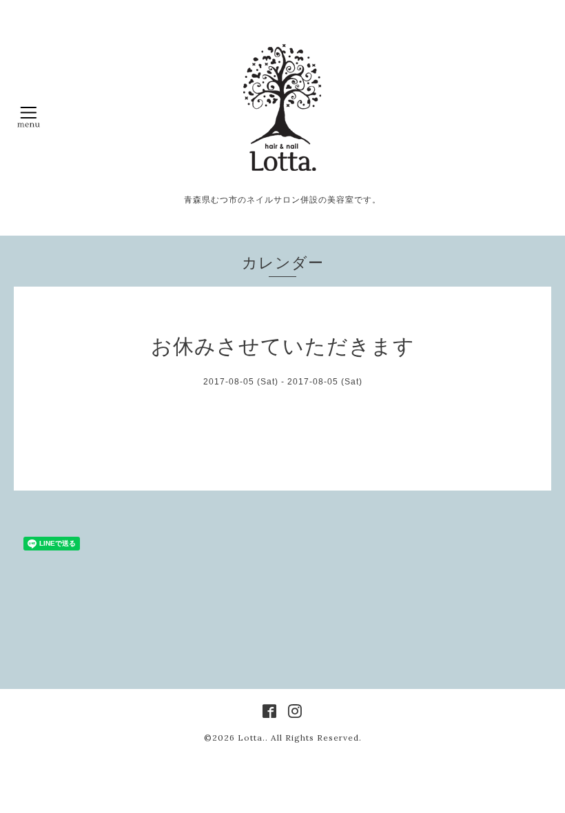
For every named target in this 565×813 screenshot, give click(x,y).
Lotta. (251, 737)
